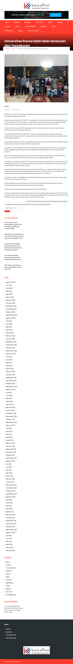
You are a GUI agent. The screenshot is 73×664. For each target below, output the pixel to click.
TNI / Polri (39, 22)
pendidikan (9, 31)
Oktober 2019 (10, 527)
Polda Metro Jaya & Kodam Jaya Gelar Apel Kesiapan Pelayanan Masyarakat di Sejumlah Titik (14, 236)
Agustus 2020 (10, 497)
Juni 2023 (9, 395)
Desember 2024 (11, 342)
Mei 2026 (9, 291)
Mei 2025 (9, 327)
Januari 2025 (10, 339)
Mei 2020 (9, 506)
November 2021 (11, 452)
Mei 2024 (9, 363)
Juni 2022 (9, 431)
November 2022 (11, 416)
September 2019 (11, 530)
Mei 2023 (9, 398)
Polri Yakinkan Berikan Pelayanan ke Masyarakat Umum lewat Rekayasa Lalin (12, 257)
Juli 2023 (9, 392)
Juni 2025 (9, 324)
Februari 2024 (10, 372)
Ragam (7, 26)
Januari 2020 (10, 518)
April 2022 (9, 437)
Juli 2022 (9, 428)
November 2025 (11, 309)
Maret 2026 (10, 297)
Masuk (8, 629)
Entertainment (30, 26)
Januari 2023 (10, 410)
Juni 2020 (9, 503)
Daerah (60, 22)
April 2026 (9, 294)
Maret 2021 (9, 476)
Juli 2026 (9, 285)
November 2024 (11, 345)
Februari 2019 (10, 550)
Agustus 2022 (10, 425)
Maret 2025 (10, 333)
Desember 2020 (11, 485)
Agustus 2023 (10, 389)
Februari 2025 (10, 336)
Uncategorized (33, 31)
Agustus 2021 (10, 461)
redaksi (16, 22)
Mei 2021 (8, 470)
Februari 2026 (10, 300)
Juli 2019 (9, 536)
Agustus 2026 (10, 282)
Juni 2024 (9, 360)
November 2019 (11, 524)
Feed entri (9, 632)
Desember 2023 (11, 378)
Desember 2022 (11, 413)
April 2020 (9, 509)
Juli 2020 (9, 500)
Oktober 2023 (10, 384)
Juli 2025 (9, 321)
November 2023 (11, 381)
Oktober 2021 (10, 455)
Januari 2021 (10, 482)
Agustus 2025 (10, 318)
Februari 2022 (10, 443)
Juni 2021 (9, 467)
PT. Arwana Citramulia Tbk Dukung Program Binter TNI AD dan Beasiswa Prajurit (27, 204)
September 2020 (11, 494)
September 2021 (11, 458)
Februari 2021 (10, 479)
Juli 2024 (9, 357)
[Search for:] (14, 207)
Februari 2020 (10, 515)
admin (6, 106)
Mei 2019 (8, 542)
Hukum (20, 31)
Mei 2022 (9, 434)
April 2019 (9, 544)
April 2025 (9, 330)
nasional (27, 22)
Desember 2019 (11, 521)
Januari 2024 (10, 375)
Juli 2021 (8, 464)
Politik (17, 26)
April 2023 (9, 401)
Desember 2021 (11, 449)
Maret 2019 (9, 547)
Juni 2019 (9, 539)
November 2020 (11, 488)
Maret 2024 (10, 369)
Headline (44, 26)
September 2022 (11, 422)
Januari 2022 (10, 446)
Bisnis (54, 26)
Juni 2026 (9, 288)
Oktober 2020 (10, 491)
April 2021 (9, 473)
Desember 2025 (11, 306)
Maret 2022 (10, 440)
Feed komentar (11, 635)
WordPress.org (11, 638)
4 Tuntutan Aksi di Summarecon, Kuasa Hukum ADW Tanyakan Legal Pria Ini (47, 201)
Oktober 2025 (10, 312)
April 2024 (9, 366)
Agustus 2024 (10, 354)
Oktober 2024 (10, 348)
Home (7, 22)
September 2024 (11, 351)
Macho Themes (15, 661)
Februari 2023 (10, 407)
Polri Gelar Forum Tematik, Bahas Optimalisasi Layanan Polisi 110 (13, 267)
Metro (50, 22)
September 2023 (11, 387)
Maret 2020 (10, 512)
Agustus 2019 (10, 533)
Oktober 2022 (10, 419)
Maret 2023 (10, 404)
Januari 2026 (10, 303)
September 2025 (11, 315)
